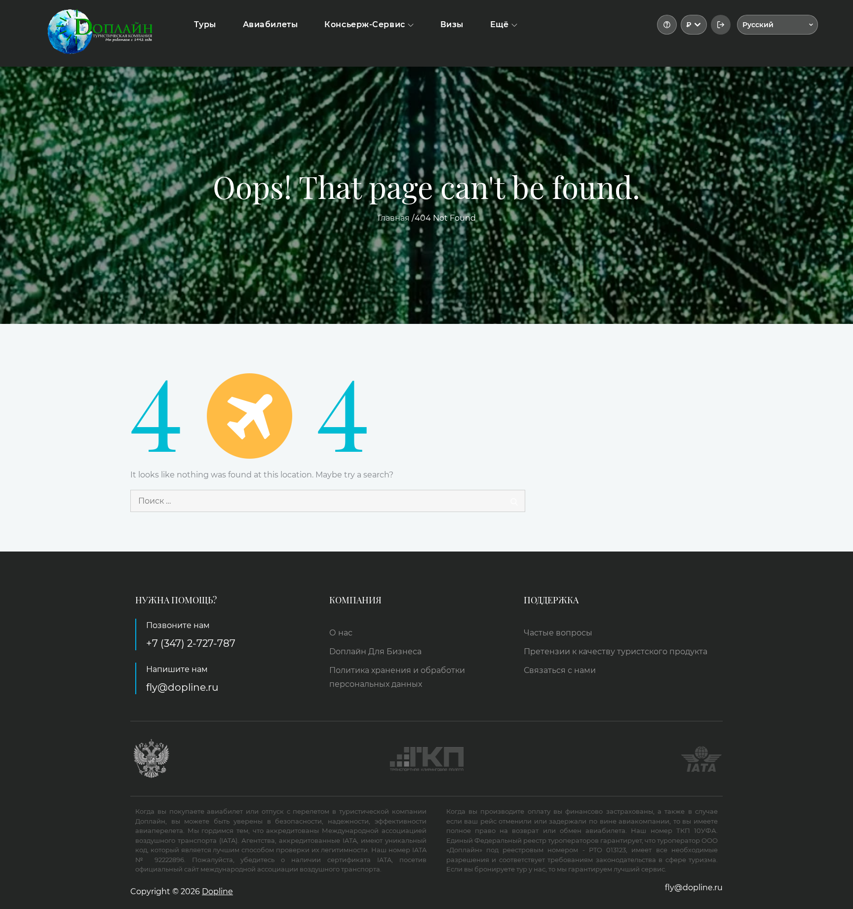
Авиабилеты (270, 24)
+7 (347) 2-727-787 (190, 643)
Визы (452, 24)
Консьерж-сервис (364, 24)
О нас (340, 632)
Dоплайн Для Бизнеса (375, 651)
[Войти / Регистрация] (721, 25)
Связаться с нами (560, 670)
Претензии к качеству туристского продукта (615, 651)
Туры (205, 24)
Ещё (499, 24)
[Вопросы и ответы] (667, 25)
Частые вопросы (558, 632)
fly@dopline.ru (182, 687)
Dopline (217, 891)
